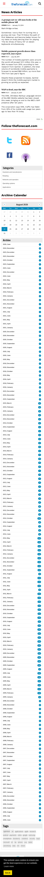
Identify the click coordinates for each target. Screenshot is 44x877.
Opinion (4, 25)
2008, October (8, 709)
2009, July (6, 673)
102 (39, 518)
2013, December (8, 462)
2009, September (9, 665)
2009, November (8, 657)
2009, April (6, 685)
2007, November (8, 752)
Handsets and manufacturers (12, 172)
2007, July (6, 768)
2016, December (8, 363)
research (33, 831)
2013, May (6, 490)
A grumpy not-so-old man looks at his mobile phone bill (19, 21)
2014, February (8, 455)
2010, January (8, 649)
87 (39, 514)
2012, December (8, 510)
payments (13, 835)
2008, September (9, 713)
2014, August (7, 431)
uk (12, 831)
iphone (20, 842)
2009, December (8, 653)
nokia (20, 835)
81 (39, 510)
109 (39, 562)
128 (39, 629)
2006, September (9, 808)
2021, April (6, 324)
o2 (12, 842)
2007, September (9, 760)
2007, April (6, 780)
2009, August (7, 669)
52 (39, 443)
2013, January (8, 506)
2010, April (6, 637)
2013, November (8, 466)
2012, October (8, 518)
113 (39, 550)
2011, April (6, 590)
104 (39, 641)
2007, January (8, 792)
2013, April (6, 494)
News (3, 56)
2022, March (7, 288)
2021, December (8, 300)
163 (39, 689)
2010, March (7, 641)
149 (39, 661)
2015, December (8, 391)
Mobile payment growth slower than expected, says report (18, 52)
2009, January (8, 697)
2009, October (8, 661)
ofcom (23, 846)
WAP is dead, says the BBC (13, 89)
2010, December (8, 605)
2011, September (9, 570)
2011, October (8, 566)
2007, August (7, 764)
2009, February (8, 693)
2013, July (6, 482)
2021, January (8, 328)
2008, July (6, 721)
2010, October (8, 613)
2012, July (6, 530)
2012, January (8, 554)
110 (39, 546)
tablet (30, 842)
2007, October (8, 756)
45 (39, 419)
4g (15, 842)
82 (39, 590)
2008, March (7, 736)
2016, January (8, 387)
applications (19, 831)
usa (25, 842)
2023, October (8, 260)
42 (39, 427)
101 (39, 594)
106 (39, 558)
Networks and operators (10, 180)
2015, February (8, 407)
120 (39, 582)
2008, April (6, 733)
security (32, 838)
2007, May (6, 776)
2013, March (7, 498)
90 (39, 574)
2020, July (6, 351)
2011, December (8, 558)
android (5, 835)
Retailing (6, 176)
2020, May (6, 359)
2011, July (6, 578)
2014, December (8, 415)
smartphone (7, 838)
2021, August (7, 308)
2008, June (7, 725)
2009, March (7, 689)
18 (39, 407)
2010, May (6, 633)
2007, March (7, 784)
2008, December (8, 701)
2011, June (6, 582)
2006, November (8, 800)
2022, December (8, 272)
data (13, 846)
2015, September (9, 399)
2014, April (6, 447)
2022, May (6, 280)
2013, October (8, 471)
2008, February (8, 740)
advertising (7, 846)
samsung (32, 835)
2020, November (8, 335)
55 (39, 447)
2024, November (8, 248)
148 (39, 665)
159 (39, 673)
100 (39, 542)
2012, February (8, 550)
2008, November (8, 705)
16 (39, 403)
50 (39, 439)
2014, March (7, 451)
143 (39, 649)
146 (39, 657)
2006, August (7, 812)
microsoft (6, 842)
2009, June (7, 677)
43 (39, 435)
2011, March (7, 594)
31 (39, 431)
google (25, 835)
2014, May (6, 443)
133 (39, 538)
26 (39, 411)
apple (26, 831)
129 (39, 554)
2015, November (8, 395)
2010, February (8, 645)
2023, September (9, 264)
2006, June (7, 820)
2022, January (8, 296)
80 (39, 534)
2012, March (7, 546)
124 (39, 578)
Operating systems (9, 183)
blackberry (16, 838)
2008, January (8, 744)
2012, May (6, 538)
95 (39, 506)
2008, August (7, 717)
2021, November (8, 304)
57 (39, 478)
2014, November (8, 419)
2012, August (7, 526)
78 (39, 455)
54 (39, 423)
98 (39, 522)
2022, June (7, 276)
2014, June (7, 439)
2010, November (8, 609)
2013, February (8, 502)
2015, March (7, 403)
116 (39, 601)
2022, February (8, 292)
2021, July (6, 312)
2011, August (7, 574)
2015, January (8, 411)
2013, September (9, 474)
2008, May (6, 728)
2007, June (7, 772)
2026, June (7, 244)
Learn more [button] (9, 866)
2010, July (6, 625)
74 (39, 494)
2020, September (9, 343)
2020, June (7, 355)
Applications (7, 187)
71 (39, 471)
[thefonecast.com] (22, 4)
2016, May (6, 375)
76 (39, 474)
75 (39, 482)
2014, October (8, 423)
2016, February (8, 383)
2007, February (8, 788)
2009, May (6, 681)
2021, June (7, 316)
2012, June (7, 534)
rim (18, 846)
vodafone (25, 838)
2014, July (6, 435)
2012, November (8, 514)
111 (39, 621)
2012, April (6, 542)
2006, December (8, 796)
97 (39, 502)
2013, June (7, 486)
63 (39, 451)
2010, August (7, 621)
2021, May (6, 320)
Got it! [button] (7, 873)
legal (38, 838)
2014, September (9, 427)
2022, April (6, 284)
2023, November (8, 256)
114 (39, 633)
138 (39, 598)
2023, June (7, 268)
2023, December (8, 252)
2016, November (8, 367)
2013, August (7, 478)
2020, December (8, 332)
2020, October (8, 339)
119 (39, 570)
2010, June (7, 629)
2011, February (8, 598)
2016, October (8, 371)
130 (39, 566)
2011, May (6, 586)
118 (39, 605)
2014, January (8, 459)
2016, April (6, 379)
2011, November (8, 562)
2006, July (6, 816)
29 (39, 697)
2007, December (8, 748)
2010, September (9, 617)
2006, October (8, 804)
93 (39, 669)
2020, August (7, 347)
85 (39, 459)
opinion (6, 831)
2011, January (8, 601)
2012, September (9, 522)
